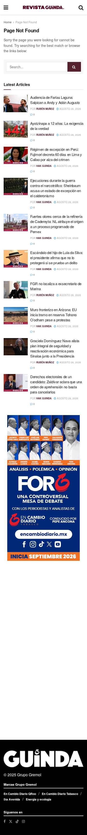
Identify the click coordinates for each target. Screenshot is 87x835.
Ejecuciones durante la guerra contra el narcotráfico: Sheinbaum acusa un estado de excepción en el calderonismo (55, 188)
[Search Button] (81, 7)
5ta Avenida (12, 799)
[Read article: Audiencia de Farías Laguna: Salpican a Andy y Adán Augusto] (16, 103)
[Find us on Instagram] (23, 821)
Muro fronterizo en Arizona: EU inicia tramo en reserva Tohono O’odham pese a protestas (53, 314)
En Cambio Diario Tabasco (60, 794)
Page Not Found (26, 22)
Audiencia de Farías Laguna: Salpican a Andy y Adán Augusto (55, 100)
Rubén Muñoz (45, 109)
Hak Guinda (43, 166)
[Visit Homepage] (43, 7)
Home (8, 22)
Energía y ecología (38, 799)
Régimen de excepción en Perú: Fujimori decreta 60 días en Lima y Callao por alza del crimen (56, 154)
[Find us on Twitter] (10, 821)
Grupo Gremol (29, 774)
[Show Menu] (6, 7)
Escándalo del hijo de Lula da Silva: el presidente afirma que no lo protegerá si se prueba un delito (56, 257)
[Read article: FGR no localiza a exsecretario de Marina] (16, 289)
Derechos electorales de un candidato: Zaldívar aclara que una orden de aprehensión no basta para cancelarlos (56, 384)
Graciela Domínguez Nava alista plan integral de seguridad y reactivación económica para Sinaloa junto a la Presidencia (54, 348)
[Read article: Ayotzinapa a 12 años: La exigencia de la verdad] (16, 129)
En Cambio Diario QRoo (20, 794)
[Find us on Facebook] (5, 821)
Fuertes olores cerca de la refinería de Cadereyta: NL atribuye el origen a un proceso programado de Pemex (56, 224)
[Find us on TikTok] (17, 821)
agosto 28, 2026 (70, 109)
